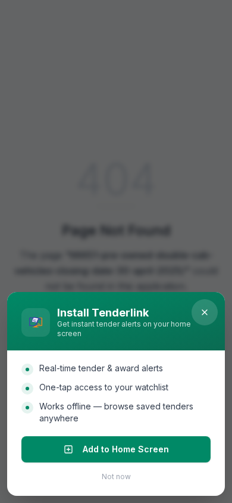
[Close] (205, 312)
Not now (116, 476)
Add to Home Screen (126, 449)
